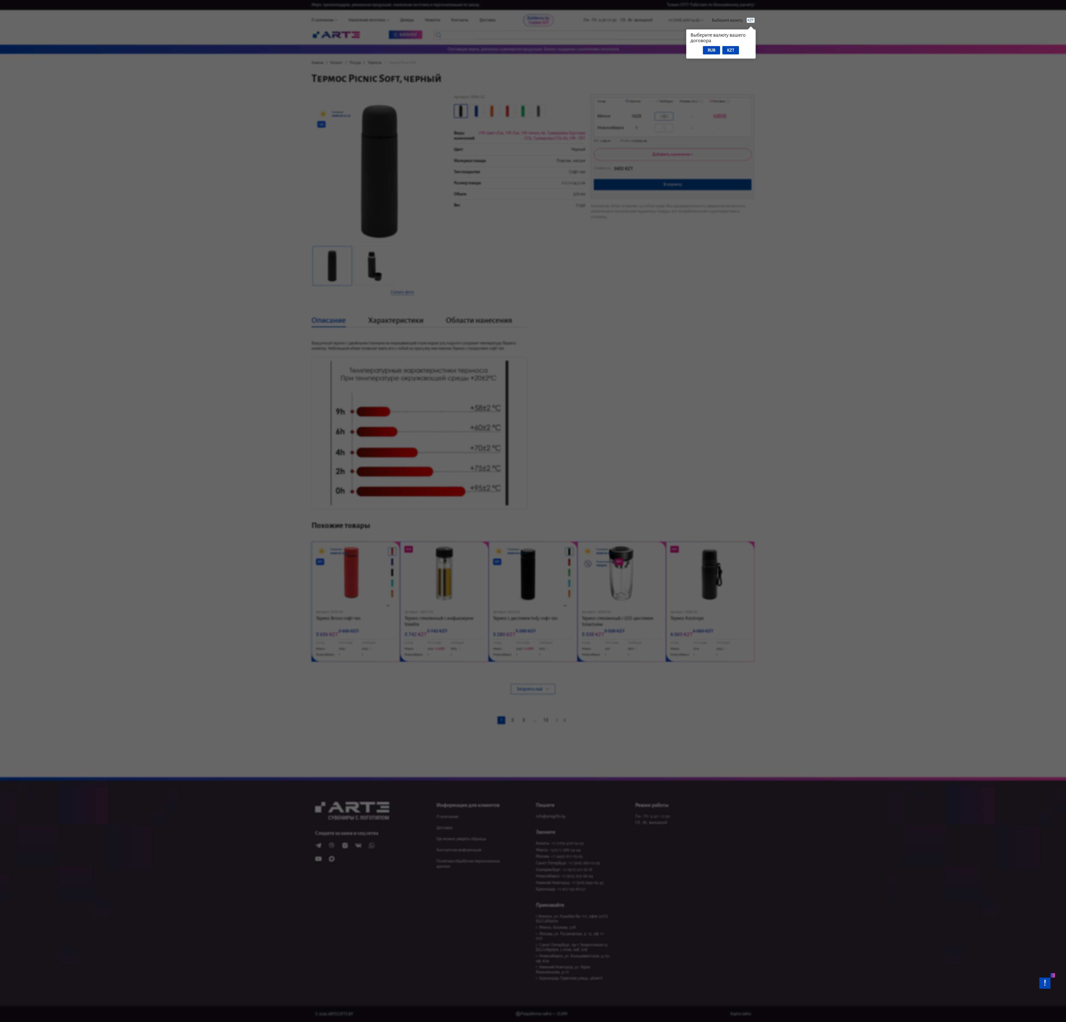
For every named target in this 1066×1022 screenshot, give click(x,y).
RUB (711, 50)
